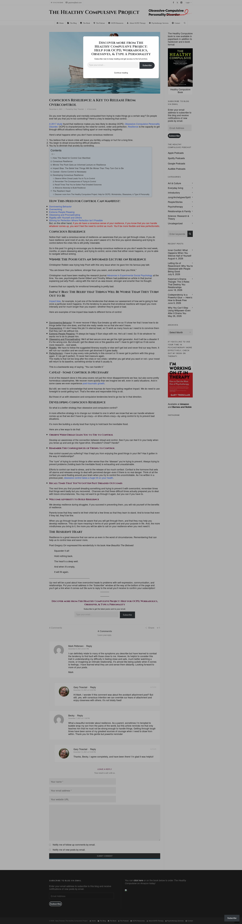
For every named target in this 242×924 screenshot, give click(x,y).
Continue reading (121, 72)
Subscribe (147, 65)
